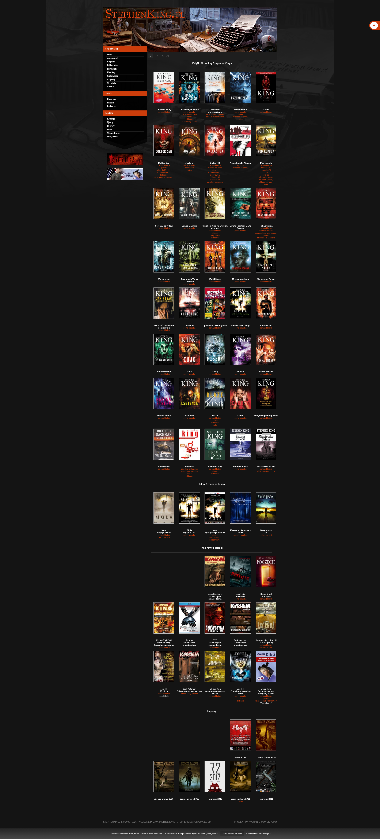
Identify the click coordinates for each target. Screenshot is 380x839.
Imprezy (110, 126)
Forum (110, 130)
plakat (240, 119)
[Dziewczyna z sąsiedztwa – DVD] (215, 618)
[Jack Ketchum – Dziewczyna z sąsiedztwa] (215, 571)
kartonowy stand (189, 121)
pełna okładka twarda (215, 117)
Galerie (110, 87)
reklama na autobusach (164, 177)
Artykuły (111, 80)
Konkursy (111, 99)
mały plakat (215, 235)
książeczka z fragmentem (266, 701)
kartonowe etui (164, 537)
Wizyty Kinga (113, 133)
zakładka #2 (266, 170)
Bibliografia (112, 65)
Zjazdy (110, 122)
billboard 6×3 (214, 540)
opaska (240, 165)
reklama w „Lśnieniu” (189, 694)
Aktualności (112, 58)
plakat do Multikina (164, 170)
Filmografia (112, 69)
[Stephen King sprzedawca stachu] (163, 618)
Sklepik (110, 103)
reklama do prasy (189, 114)
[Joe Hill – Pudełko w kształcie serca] (240, 666)
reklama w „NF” (266, 647)
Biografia (111, 62)
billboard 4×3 (214, 537)
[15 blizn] (163, 666)
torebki (189, 117)
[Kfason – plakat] (240, 735)
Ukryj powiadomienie (232, 833)
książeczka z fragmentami (266, 233)
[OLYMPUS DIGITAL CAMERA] (189, 776)
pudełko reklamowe (189, 469)
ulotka (240, 801)
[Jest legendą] (266, 618)
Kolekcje (111, 119)
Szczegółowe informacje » (258, 833)
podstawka (189, 168)
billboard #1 (215, 177)
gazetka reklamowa (215, 182)
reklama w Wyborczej (266, 471)
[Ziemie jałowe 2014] (266, 735)
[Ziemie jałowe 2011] (240, 776)
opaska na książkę (189, 471)
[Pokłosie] (240, 571)
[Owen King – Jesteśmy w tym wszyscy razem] (266, 666)
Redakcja (111, 106)
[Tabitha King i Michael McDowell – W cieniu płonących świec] (215, 666)
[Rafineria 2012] (215, 776)
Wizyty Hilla (112, 137)
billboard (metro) (266, 180)
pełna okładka (164, 112)
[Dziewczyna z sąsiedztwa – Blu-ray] (189, 618)
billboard (189, 119)
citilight (215, 420)
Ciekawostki (112, 76)
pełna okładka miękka (215, 114)
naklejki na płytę (240, 535)
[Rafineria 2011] (266, 776)
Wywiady (111, 83)
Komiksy (111, 73)
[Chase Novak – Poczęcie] (266, 571)
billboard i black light (266, 238)
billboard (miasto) (266, 177)
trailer (240, 114)
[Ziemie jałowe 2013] (163, 776)
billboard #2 (215, 180)
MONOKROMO (269, 822)
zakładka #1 (266, 168)
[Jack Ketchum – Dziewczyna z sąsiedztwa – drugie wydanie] (240, 618)
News (109, 55)
